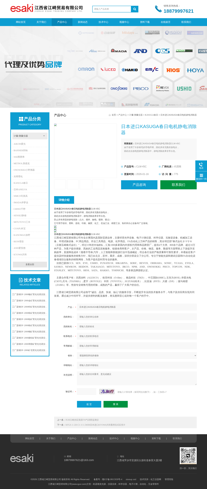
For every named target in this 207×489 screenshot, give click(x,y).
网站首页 (21, 22)
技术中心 (103, 22)
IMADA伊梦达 (21, 202)
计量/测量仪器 (21, 136)
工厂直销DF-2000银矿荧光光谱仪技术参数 (30, 294)
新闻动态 (83, 22)
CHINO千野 (19, 209)
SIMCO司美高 (21, 196)
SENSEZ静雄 (20, 215)
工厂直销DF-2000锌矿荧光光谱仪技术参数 (30, 307)
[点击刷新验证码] (106, 391)
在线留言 (165, 22)
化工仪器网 (155, 479)
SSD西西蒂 (19, 157)
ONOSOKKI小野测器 (24, 170)
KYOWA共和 (20, 254)
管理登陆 (169, 479)
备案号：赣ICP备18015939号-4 (108, 479)
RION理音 (19, 241)
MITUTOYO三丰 (22, 222)
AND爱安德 (19, 248)
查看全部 (30, 264)
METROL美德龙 (22, 163)
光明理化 (18, 176)
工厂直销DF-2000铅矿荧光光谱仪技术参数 (30, 319)
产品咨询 (139, 185)
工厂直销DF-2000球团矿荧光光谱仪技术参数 (30, 344)
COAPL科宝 (20, 228)
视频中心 (124, 22)
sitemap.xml (131, 479)
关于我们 (41, 22)
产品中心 (62, 22)
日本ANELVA (20, 189)
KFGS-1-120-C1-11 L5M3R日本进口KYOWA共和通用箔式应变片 (95, 425)
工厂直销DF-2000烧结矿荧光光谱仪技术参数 (30, 338)
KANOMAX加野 (22, 235)
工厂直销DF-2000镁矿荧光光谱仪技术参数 (30, 313)
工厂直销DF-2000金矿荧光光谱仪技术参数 (30, 301)
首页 (114, 115)
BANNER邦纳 (21, 150)
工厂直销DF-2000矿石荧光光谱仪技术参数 (30, 350)
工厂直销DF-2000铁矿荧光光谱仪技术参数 (30, 325)
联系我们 (186, 22)
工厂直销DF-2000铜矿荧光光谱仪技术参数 (30, 332)
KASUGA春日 (21, 183)
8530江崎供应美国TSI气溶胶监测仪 (82, 420)
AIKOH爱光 (20, 144)
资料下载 (145, 22)
